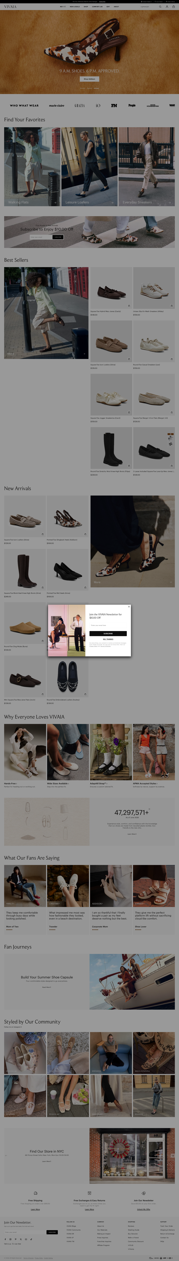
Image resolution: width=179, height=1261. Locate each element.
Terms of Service (105, 646)
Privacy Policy (93, 646)
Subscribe (108, 634)
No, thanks (108, 639)
